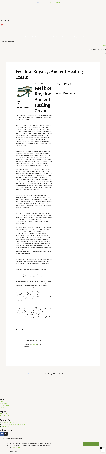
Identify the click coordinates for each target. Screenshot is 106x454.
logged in (34, 345)
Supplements (43, 37)
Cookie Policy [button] (16, 447)
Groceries (69, 37)
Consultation (82, 37)
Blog (75, 37)
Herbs (49, 37)
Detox (63, 37)
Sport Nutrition (56, 37)
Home (21, 37)
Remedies (27, 37)
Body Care (35, 37)
